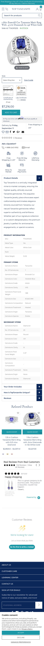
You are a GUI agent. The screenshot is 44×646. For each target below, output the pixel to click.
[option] (11, 433)
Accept (21, 633)
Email (27, 147)
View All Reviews (23, 466)
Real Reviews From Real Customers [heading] (22, 462)
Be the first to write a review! (22, 547)
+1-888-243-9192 (11, 147)
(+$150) (22, 100)
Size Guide (28, 80)
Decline (21, 637)
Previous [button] (3, 433)
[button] (36, 465)
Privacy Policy (27, 629)
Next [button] (41, 433)
